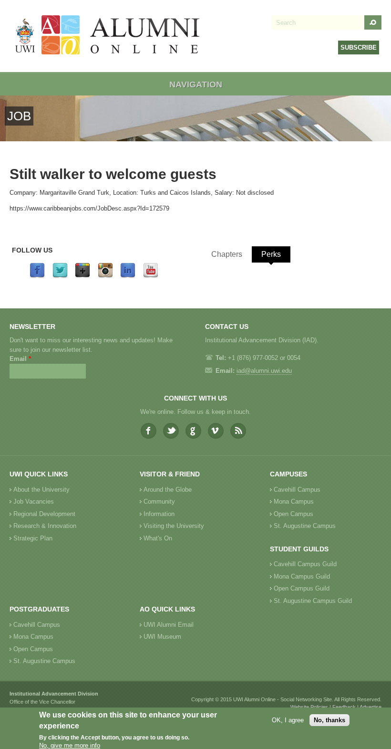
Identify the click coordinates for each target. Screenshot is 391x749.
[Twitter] (60, 276)
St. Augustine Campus (305, 525)
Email (20, 358)
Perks (271, 254)
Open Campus (293, 513)
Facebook (148, 431)
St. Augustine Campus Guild (313, 600)
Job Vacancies (33, 501)
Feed (238, 431)
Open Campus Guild (301, 588)
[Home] (107, 36)
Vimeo (216, 431)
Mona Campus (294, 501)
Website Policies (309, 707)
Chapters (226, 254)
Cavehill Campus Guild (305, 564)
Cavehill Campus (297, 489)
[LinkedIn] (127, 276)
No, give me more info (69, 745)
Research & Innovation (44, 525)
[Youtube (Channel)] (150, 276)
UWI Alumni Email (169, 624)
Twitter (171, 431)
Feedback (344, 707)
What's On (158, 538)
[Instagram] (105, 276)
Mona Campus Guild (302, 576)
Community (159, 501)
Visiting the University (174, 525)
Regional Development (44, 513)
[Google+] (82, 276)
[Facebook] (37, 276)
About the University (41, 489)
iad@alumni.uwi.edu (264, 370)
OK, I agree (288, 720)
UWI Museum (162, 636)
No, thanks (329, 720)
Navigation (195, 84)
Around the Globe (168, 489)
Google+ (193, 431)
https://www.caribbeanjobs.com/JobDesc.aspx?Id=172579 (89, 208)
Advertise (370, 707)
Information (159, 513)
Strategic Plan (32, 538)
